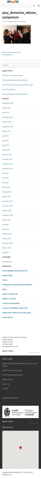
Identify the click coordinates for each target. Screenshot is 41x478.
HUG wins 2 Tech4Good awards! (12, 75)
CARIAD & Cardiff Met (10, 294)
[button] (20, 447)
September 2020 (7, 103)
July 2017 (5, 173)
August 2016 (6, 220)
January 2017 (6, 196)
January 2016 (6, 238)
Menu (39, 6)
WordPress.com (7, 475)
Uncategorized (7, 262)
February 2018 (7, 154)
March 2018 (6, 150)
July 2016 (5, 224)
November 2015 (7, 243)
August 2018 (6, 131)
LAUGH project (7, 317)
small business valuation (34, 352)
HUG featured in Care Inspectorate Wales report (17, 85)
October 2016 (6, 210)
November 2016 (7, 206)
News (4, 289)
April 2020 (5, 112)
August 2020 (6, 108)
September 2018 (7, 126)
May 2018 (5, 140)
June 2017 (5, 178)
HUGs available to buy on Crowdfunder (14, 80)
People (5, 280)
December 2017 (7, 159)
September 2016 (7, 215)
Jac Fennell (22, 21)
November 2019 (7, 117)
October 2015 (6, 248)
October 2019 (6, 122)
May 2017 (5, 182)
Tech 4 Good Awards (8, 89)
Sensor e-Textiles (9, 299)
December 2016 (7, 201)
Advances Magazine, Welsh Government (15, 94)
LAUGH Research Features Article (14, 271)
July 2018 (5, 136)
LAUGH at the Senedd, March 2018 (14, 308)
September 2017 (7, 168)
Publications (7, 275)
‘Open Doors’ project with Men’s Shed (16, 313)
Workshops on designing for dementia (17, 285)
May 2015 (5, 252)
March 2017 (6, 187)
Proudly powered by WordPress (12, 472)
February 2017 (7, 192)
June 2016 (5, 229)
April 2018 (5, 145)
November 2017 (7, 164)
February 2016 (7, 234)
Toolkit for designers (11, 303)
